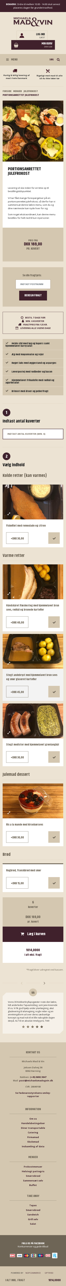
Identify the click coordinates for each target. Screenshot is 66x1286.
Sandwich (33, 1214)
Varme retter (14, 556)
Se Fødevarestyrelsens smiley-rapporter (33, 1094)
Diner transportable (33, 1127)
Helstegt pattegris (33, 1171)
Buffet (33, 1185)
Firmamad (33, 1137)
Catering (33, 1132)
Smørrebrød (33, 1175)
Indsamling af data (33, 1146)
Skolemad (33, 1141)
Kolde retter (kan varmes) (25, 476)
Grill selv (33, 1219)
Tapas (33, 1205)
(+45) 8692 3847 (38, 1077)
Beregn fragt (33, 295)
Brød (7, 854)
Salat (33, 1223)
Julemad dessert (16, 774)
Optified (49, 1273)
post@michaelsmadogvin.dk (36, 1080)
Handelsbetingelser (33, 1123)
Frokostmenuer (33, 1166)
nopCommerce (33, 1273)
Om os (33, 1118)
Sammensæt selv (33, 1180)
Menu (14, 59)
